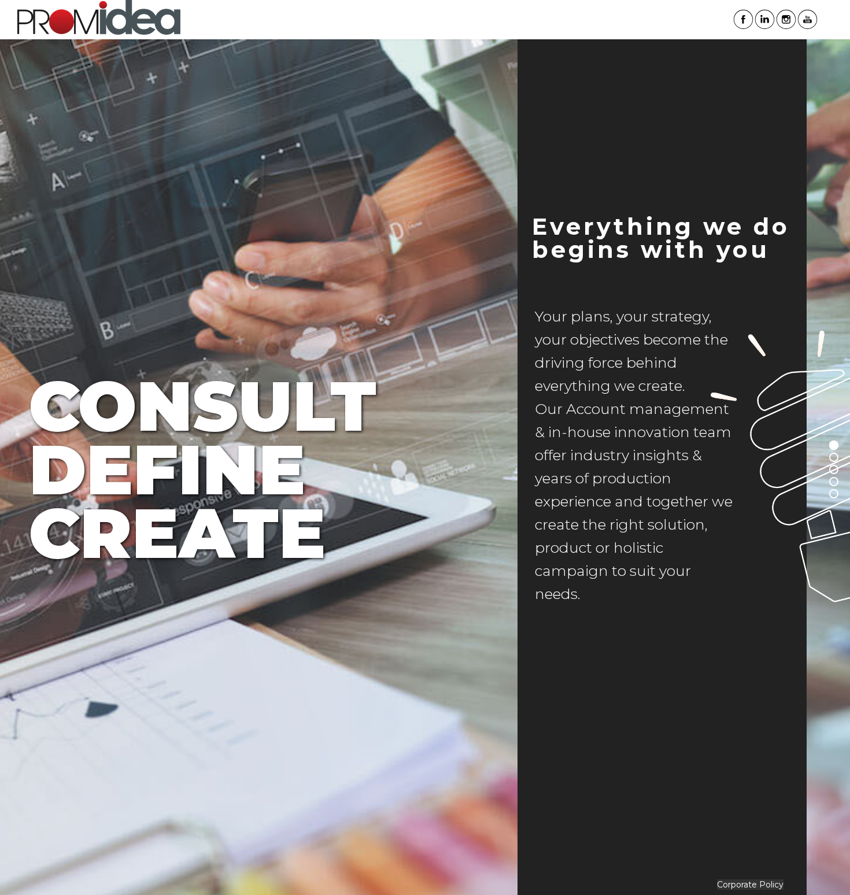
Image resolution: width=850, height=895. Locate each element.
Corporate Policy (750, 884)
